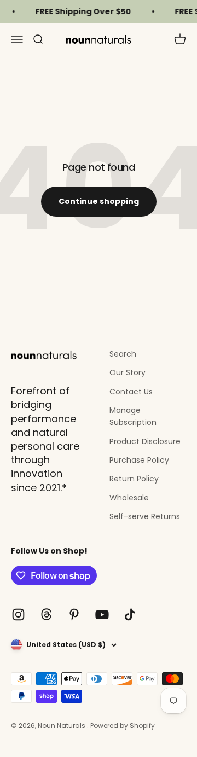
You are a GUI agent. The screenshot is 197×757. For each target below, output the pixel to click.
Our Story (127, 372)
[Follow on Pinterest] (74, 614)
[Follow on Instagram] (18, 614)
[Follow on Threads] (46, 614)
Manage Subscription (133, 416)
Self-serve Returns (144, 516)
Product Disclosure (145, 441)
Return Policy (134, 478)
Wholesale (129, 497)
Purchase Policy (139, 460)
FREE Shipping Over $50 (81, 11)
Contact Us (131, 391)
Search (122, 353)
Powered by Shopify (122, 725)
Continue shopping (99, 201)
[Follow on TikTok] (130, 614)
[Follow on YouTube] (102, 614)
